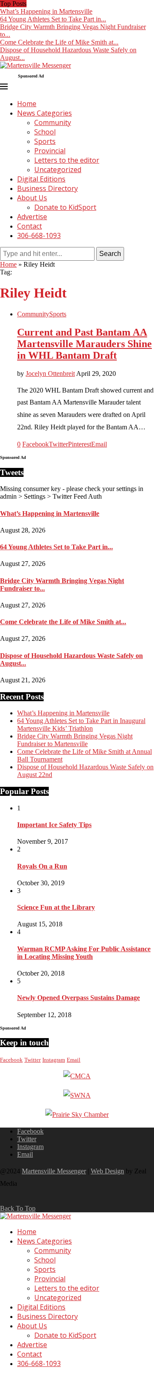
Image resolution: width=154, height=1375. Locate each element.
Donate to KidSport (65, 207)
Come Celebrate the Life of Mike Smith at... (59, 42)
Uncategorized (57, 169)
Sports (45, 141)
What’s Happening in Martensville (46, 11)
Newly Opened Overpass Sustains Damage (78, 997)
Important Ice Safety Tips (54, 824)
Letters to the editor (66, 160)
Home (26, 103)
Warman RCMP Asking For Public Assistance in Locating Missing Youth (84, 952)
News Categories (44, 113)
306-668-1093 (39, 235)
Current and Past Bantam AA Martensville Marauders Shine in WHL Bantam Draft (84, 344)
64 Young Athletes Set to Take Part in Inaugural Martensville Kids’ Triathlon (81, 724)
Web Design (107, 1171)
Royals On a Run (42, 866)
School (45, 132)
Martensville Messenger (54, 1171)
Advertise (32, 216)
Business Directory (47, 188)
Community (52, 122)
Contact (29, 226)
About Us (32, 197)
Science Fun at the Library (56, 907)
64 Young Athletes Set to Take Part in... (53, 19)
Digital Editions (41, 179)
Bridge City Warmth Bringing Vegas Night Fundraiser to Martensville (75, 739)
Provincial (49, 150)
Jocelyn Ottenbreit (50, 373)
